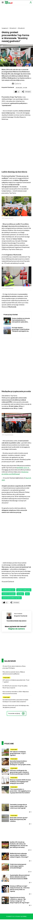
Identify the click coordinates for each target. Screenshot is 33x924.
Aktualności (13, 28)
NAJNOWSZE (10, 661)
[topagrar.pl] (9, 2)
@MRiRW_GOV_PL (23, 467)
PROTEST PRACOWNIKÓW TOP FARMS (12, 598)
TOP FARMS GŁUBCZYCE (8, 590)
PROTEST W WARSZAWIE (9, 594)
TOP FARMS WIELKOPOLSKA (23, 590)
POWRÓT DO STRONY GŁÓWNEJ (16, 916)
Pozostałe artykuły (14, 713)
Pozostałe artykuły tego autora (16, 621)
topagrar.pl (5, 28)
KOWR (27, 594)
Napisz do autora (16, 628)
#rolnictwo (25, 472)
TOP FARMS (20, 594)
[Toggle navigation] (2, 2)
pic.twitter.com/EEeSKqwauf (11, 474)
